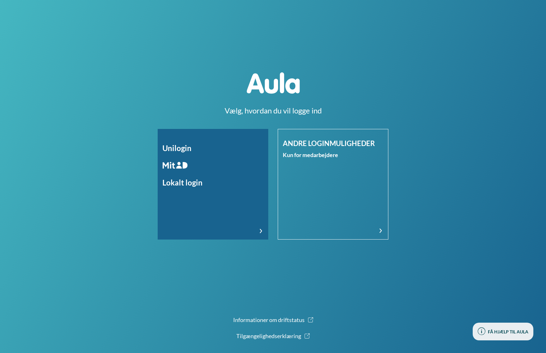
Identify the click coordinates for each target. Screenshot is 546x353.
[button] (213, 184)
